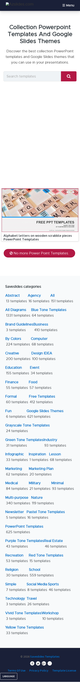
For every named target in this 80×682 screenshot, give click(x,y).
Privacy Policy (38, 670)
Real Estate (55, 544)
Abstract (16, 298)
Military (39, 486)
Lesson (60, 457)
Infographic (16, 457)
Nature (42, 500)
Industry (54, 443)
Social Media (37, 587)
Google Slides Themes (45, 414)
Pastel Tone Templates (46, 515)
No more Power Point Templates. (41, 253)
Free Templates (42, 399)
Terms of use (16, 670)
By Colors (17, 341)
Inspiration (38, 457)
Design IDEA (43, 356)
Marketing (16, 471)
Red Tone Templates (46, 558)
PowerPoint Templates (24, 529)
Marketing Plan (41, 471)
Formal (16, 399)
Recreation (16, 558)
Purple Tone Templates (24, 544)
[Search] (69, 76)
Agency (39, 298)
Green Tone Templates (24, 443)
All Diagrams (17, 313)
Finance (16, 385)
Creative (17, 356)
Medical (16, 486)
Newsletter (15, 515)
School (41, 572)
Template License (64, 670)
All (61, 298)
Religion (16, 572)
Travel (38, 601)
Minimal (62, 486)
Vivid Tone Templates (23, 616)
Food (40, 385)
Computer (42, 341)
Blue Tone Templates (48, 313)
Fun (15, 414)
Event (41, 370)
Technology (15, 601)
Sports (59, 587)
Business (45, 327)
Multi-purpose (17, 500)
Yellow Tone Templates (24, 630)
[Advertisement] (40, 136)
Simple (15, 587)
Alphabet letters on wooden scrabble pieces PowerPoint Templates (37, 237)
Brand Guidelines (19, 327)
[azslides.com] (20, 4)
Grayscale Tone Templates (27, 428)
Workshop (52, 616)
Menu (70, 5)
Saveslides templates (44, 656)
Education (17, 370)
